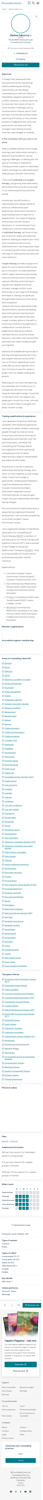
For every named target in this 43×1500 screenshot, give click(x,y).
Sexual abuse (10, 929)
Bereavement (10, 712)
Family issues (10, 769)
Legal (4, 1434)
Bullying (8, 720)
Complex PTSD (11, 740)
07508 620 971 (20, 53)
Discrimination (10, 753)
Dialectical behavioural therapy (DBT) (20, 1010)
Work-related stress (13, 958)
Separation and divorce (14, 921)
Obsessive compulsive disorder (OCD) (20, 842)
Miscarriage (9, 822)
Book (32, 1305)
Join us (5, 1406)
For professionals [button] (9, 1401)
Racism (7, 901)
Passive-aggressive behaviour (17, 864)
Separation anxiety (12, 925)
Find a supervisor (9, 1409)
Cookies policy (26, 1431)
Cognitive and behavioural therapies (19, 994)
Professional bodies (28, 1409)
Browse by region (27, 1387)
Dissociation (10, 757)
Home (4, 9)
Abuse (7, 667)
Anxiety (8, 696)
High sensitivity (11, 785)
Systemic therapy (12, 1075)
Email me (20, 59)
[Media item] (11, 1100)
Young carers (10, 962)
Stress (7, 946)
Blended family (11, 716)
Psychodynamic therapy (14, 1063)
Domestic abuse (11, 761)
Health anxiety (11, 781)
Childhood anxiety (12, 728)
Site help (23, 1391)
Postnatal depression (13, 889)
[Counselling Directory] (13, 3)
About (4, 1427)
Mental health (10, 818)
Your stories (7, 1391)
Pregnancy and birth (13, 893)
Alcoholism (9, 688)
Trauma (8, 954)
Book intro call (20, 65)
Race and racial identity (14, 897)
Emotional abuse (11, 765)
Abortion (8, 663)
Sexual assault (10, 933)
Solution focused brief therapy (17, 1071)
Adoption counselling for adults (18, 679)
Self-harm (9, 917)
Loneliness (9, 801)
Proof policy (7, 1416)
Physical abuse (11, 881)
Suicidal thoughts (12, 950)
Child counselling (11, 990)
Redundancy (10, 905)
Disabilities (9, 749)
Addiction (9, 671)
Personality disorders (13, 873)
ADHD (7, 675)
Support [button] (5, 1382)
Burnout (8, 724)
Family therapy (10, 1024)
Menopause (9, 813)
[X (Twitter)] (21, 1491)
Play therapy (10, 1053)
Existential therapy (12, 1020)
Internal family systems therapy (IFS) (20, 1036)
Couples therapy (11, 1006)
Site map (5, 1394)
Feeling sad (9, 773)
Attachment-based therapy (16, 985)
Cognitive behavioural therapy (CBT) (20, 998)
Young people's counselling (16, 966)
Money (7, 826)
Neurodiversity (11, 834)
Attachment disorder (13, 700)
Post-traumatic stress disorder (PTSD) (20, 885)
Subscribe (20, 1364)
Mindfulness (10, 1040)
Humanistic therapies (13, 1028)
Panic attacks (10, 856)
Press (22, 1434)
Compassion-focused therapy (17, 1002)
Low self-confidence (13, 805)
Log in (22, 1406)
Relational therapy (12, 1067)
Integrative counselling (14, 1032)
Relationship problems (14, 909)
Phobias (8, 877)
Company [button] (6, 1422)
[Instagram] (16, 1491)
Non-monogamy (11, 838)
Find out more (20, 1371)
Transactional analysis (13, 1079)
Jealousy (8, 797)
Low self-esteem (12, 809)
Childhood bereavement (14, 732)
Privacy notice (8, 1438)
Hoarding (8, 789)
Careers (24, 1427)
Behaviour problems (13, 708)
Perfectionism (10, 868)
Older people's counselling (15, 852)
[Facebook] (11, 1491)
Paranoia (8, 860)
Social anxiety (10, 937)
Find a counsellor (9, 1387)
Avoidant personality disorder (17, 704)
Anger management (13, 692)
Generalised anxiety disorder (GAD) (19, 777)
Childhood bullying (12, 736)
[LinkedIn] (30, 1491)
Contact (5, 1431)
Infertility (8, 793)
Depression (9, 744)
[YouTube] (25, 1491)
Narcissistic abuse (12, 830)
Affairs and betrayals (13, 684)
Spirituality (9, 942)
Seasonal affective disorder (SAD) (18, 913)
